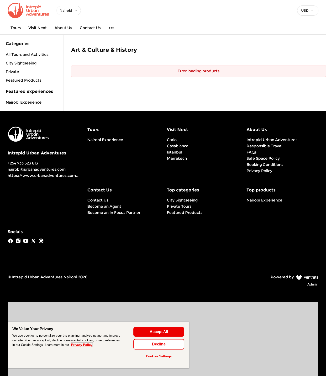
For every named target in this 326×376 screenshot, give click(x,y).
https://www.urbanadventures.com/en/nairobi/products (62, 175)
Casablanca (177, 146)
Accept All (159, 332)
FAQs (252, 152)
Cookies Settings (159, 356)
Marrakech (177, 158)
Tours (16, 28)
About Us (63, 28)
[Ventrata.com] (306, 277)
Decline (159, 344)
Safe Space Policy (263, 158)
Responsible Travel (264, 146)
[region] (98, 345)
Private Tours (179, 206)
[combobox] (307, 10)
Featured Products (184, 212)
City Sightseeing (182, 200)
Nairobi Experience (24, 102)
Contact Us (90, 28)
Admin (312, 284)
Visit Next (37, 28)
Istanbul (174, 152)
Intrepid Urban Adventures (272, 140)
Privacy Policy (259, 171)
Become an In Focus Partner (113, 212)
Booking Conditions (265, 164)
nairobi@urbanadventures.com (37, 169)
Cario (172, 140)
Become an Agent (104, 206)
